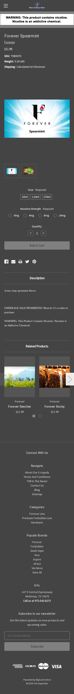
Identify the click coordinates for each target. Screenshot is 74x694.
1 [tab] (33, 416)
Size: (37, 189)
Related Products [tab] (37, 346)
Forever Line (37, 514)
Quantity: (37, 226)
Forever (37, 542)
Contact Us (37, 485)
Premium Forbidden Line (37, 518)
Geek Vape (37, 551)
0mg (16, 215)
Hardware (37, 522)
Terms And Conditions (37, 477)
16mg (62, 215)
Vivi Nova (37, 568)
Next (70, 379)
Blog (37, 490)
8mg (46, 215)
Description (37, 278)
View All (37, 572)
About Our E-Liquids (37, 472)
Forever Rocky (55, 406)
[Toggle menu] (5, 5)
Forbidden (37, 546)
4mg (31, 215)
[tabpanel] (19, 385)
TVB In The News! (37, 481)
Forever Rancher (19, 406)
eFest (37, 564)
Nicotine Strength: (37, 208)
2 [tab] (40, 416)
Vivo (37, 555)
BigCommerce (43, 679)
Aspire (37, 559)
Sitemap (37, 494)
